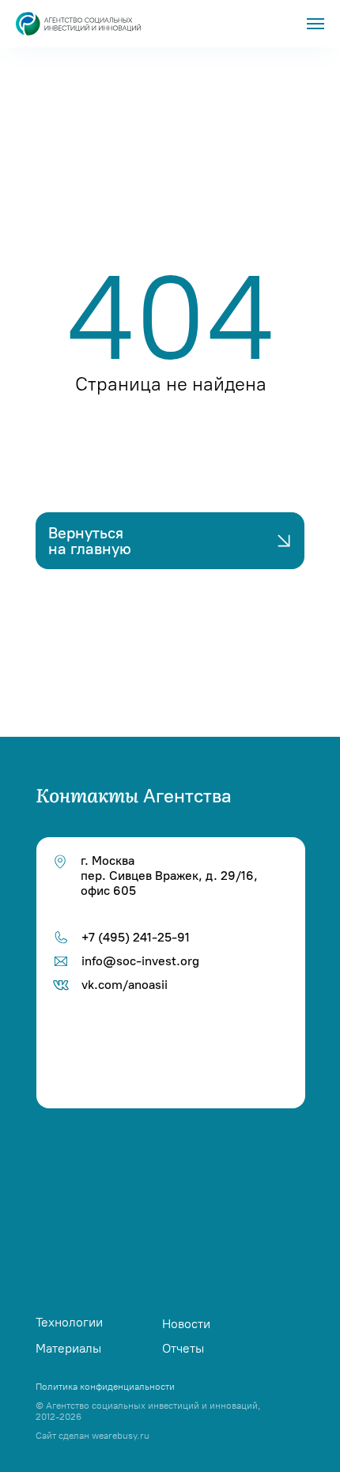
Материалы (68, 1348)
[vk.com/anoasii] (175, 1149)
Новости (186, 1323)
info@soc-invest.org (140, 960)
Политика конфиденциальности (105, 1386)
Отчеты (183, 1348)
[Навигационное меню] (315, 23)
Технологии (69, 1322)
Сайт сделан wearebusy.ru (92, 1435)
